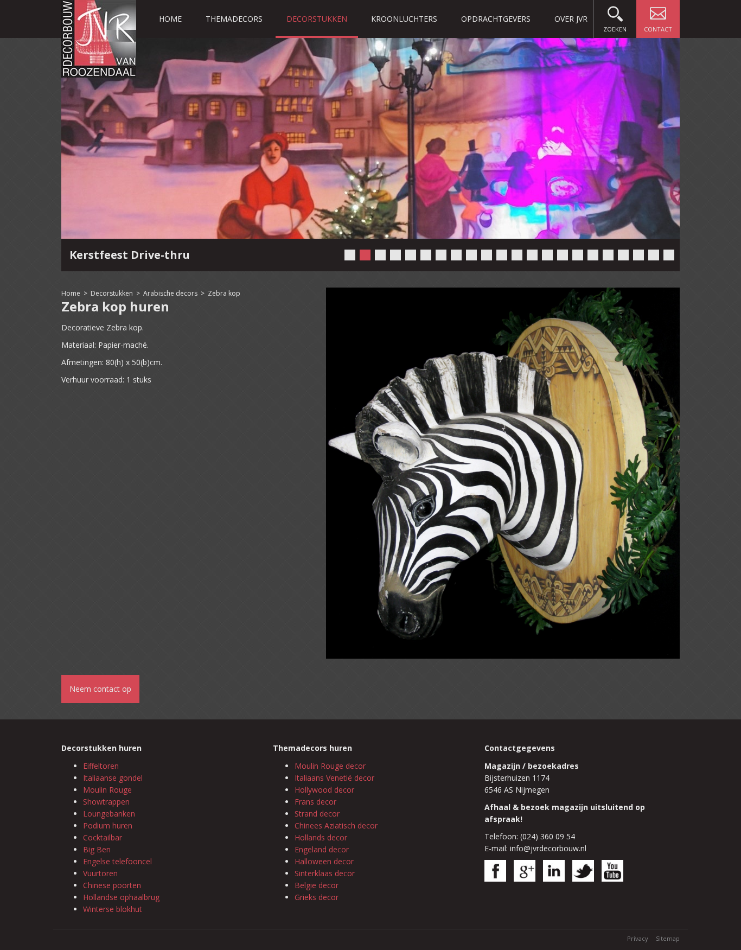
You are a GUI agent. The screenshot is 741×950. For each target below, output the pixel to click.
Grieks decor (316, 897)
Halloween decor (324, 861)
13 (532, 255)
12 (517, 255)
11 (501, 255)
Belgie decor (316, 885)
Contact (658, 29)
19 (623, 255)
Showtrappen (106, 801)
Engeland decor (322, 849)
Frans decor (315, 801)
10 (486, 255)
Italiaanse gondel (113, 778)
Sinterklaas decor (325, 873)
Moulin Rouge (107, 790)
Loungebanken (109, 813)
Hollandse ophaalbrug (121, 897)
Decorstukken (316, 19)
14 (547, 255)
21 (653, 255)
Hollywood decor (324, 790)
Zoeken (615, 29)
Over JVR (570, 19)
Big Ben (97, 849)
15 (562, 255)
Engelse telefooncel (117, 861)
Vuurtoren (100, 873)
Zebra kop (224, 293)
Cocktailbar (102, 837)
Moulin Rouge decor (330, 766)
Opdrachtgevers (496, 19)
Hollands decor (321, 837)
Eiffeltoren (101, 766)
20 (638, 255)
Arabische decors (170, 293)
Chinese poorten (112, 885)
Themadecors (234, 19)
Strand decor (317, 813)
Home (170, 19)
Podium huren (107, 825)
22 (668, 255)
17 (592, 255)
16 (577, 255)
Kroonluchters (404, 19)
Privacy (637, 938)
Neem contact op (100, 689)
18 (608, 255)
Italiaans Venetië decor (334, 778)
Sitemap (668, 938)
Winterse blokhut (112, 909)
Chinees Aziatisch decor (336, 825)
